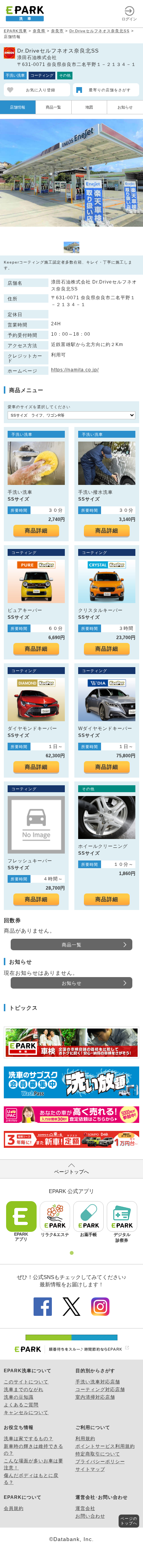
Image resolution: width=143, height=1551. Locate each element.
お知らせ (125, 107)
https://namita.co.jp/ (75, 370)
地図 (89, 107)
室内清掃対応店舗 (95, 1397)
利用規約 (85, 1438)
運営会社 (85, 1508)
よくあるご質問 (21, 1405)
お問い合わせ (90, 1516)
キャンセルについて (26, 1412)
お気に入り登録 (40, 90)
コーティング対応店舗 (100, 1389)
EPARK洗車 (15, 31)
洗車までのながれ (23, 1389)
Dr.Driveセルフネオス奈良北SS (99, 31)
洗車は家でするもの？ (28, 1438)
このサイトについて (26, 1382)
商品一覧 (53, 107)
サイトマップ (90, 1469)
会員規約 (14, 1508)
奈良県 (39, 31)
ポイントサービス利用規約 (105, 1446)
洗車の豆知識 (19, 1397)
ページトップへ (71, 1172)
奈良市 (57, 31)
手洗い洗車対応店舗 (98, 1382)
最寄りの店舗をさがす (110, 90)
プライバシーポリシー (100, 1461)
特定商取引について (98, 1454)
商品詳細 (36, 530)
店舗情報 (17, 107)
